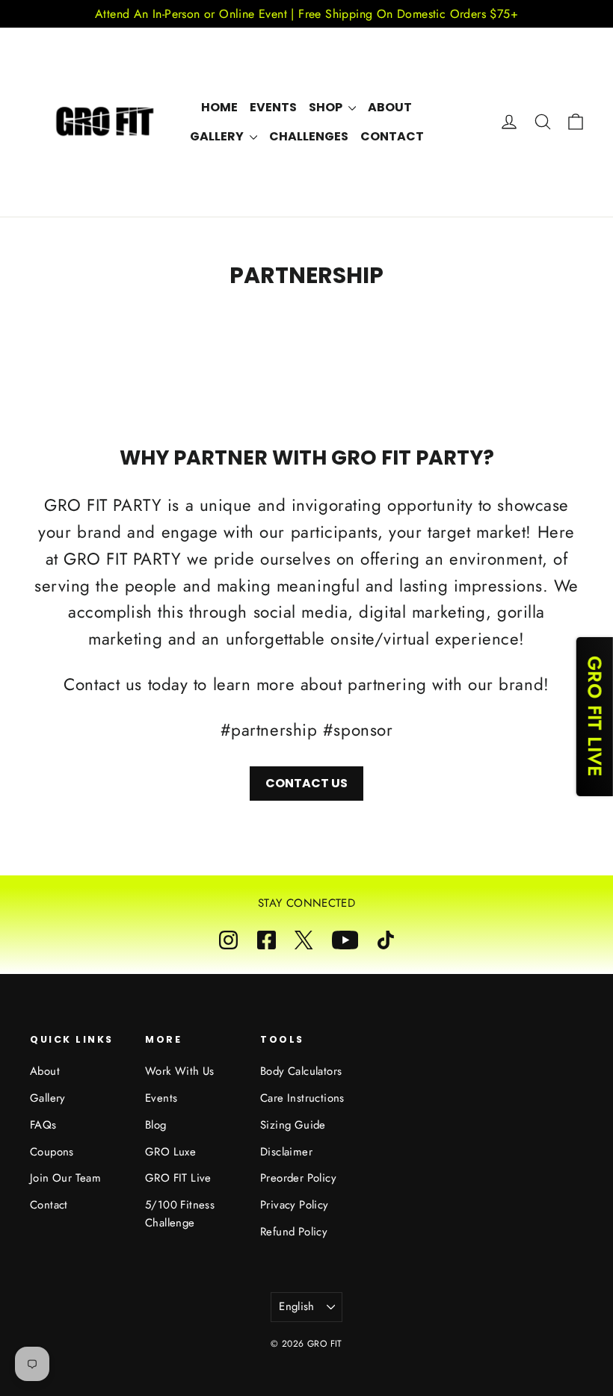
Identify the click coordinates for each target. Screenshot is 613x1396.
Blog (156, 1125)
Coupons (52, 1152)
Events (273, 107)
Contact (392, 136)
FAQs (43, 1125)
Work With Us (180, 1071)
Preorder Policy (298, 1178)
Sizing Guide (293, 1125)
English (297, 1306)
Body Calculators (301, 1071)
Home (219, 107)
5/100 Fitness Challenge (180, 1214)
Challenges (308, 136)
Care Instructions (302, 1098)
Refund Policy (293, 1231)
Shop (327, 107)
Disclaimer (286, 1152)
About (390, 107)
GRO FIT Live (178, 1178)
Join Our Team (65, 1178)
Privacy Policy (294, 1205)
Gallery (218, 136)
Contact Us (306, 783)
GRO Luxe (170, 1152)
